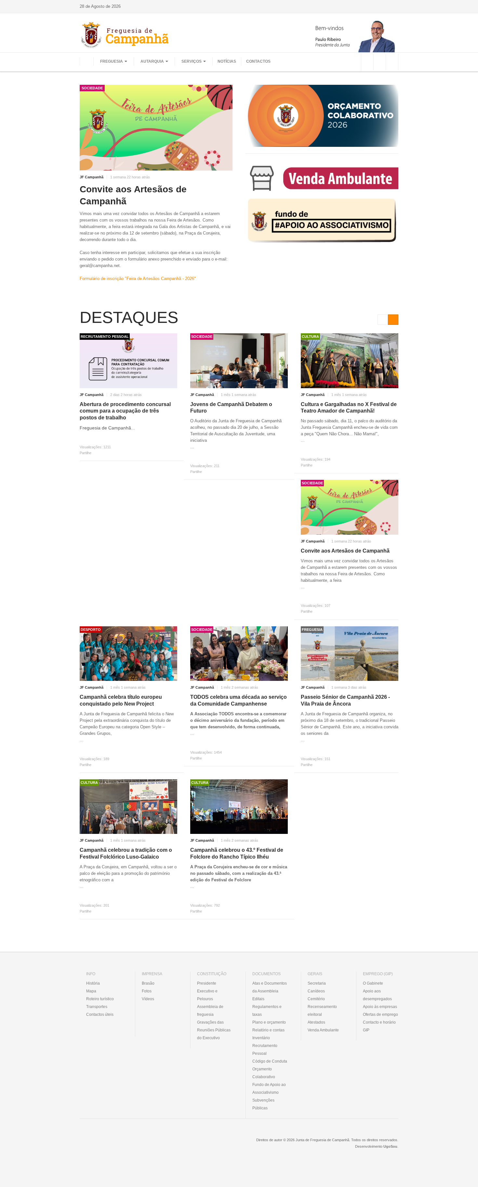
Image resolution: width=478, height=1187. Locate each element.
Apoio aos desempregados (377, 995)
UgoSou (390, 1146)
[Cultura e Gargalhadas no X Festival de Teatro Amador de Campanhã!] (349, 360)
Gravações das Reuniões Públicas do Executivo (214, 1030)
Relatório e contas (268, 1030)
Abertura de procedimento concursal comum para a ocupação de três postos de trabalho (125, 411)
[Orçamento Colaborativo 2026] (322, 115)
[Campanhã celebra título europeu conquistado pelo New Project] (128, 653)
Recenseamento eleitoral (322, 1010)
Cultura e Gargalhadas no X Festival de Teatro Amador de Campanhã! (349, 408)
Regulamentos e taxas (267, 1010)
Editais (258, 999)
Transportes (96, 1006)
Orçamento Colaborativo (263, 1073)
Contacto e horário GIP (379, 1026)
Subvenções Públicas (263, 1104)
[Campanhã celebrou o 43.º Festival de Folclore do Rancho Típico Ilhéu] (239, 806)
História (93, 983)
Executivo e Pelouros (207, 995)
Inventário (261, 1038)
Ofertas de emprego (380, 1014)
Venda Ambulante (323, 1030)
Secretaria (317, 983)
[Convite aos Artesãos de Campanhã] (156, 128)
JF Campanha (115, 1145)
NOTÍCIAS (227, 61)
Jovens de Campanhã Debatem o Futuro (231, 408)
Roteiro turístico (100, 999)
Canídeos (316, 991)
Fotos (147, 991)
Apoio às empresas (380, 1006)
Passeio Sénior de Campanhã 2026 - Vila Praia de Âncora (345, 700)
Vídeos (148, 999)
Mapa (91, 991)
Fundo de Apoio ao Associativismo (269, 1088)
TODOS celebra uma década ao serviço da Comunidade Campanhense (238, 700)
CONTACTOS (258, 61)
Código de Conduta (269, 1061)
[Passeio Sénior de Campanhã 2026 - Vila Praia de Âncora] (349, 653)
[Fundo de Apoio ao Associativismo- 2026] (322, 220)
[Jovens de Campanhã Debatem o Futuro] (239, 360)
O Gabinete (373, 983)
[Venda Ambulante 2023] (322, 177)
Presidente (206, 983)
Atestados (316, 1022)
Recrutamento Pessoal (264, 1049)
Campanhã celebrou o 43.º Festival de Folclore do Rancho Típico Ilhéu (236, 853)
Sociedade (92, 88)
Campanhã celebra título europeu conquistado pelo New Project (121, 700)
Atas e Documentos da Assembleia (269, 987)
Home (86, 61)
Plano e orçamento (269, 1022)
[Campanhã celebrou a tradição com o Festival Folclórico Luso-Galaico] (128, 806)
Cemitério (316, 999)
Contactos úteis (99, 1014)
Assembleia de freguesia (210, 1010)
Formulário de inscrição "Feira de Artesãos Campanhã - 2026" (138, 278)
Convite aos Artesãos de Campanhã (133, 195)
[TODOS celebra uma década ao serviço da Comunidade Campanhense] (239, 653)
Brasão (148, 983)
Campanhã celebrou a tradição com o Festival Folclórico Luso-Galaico (126, 853)
